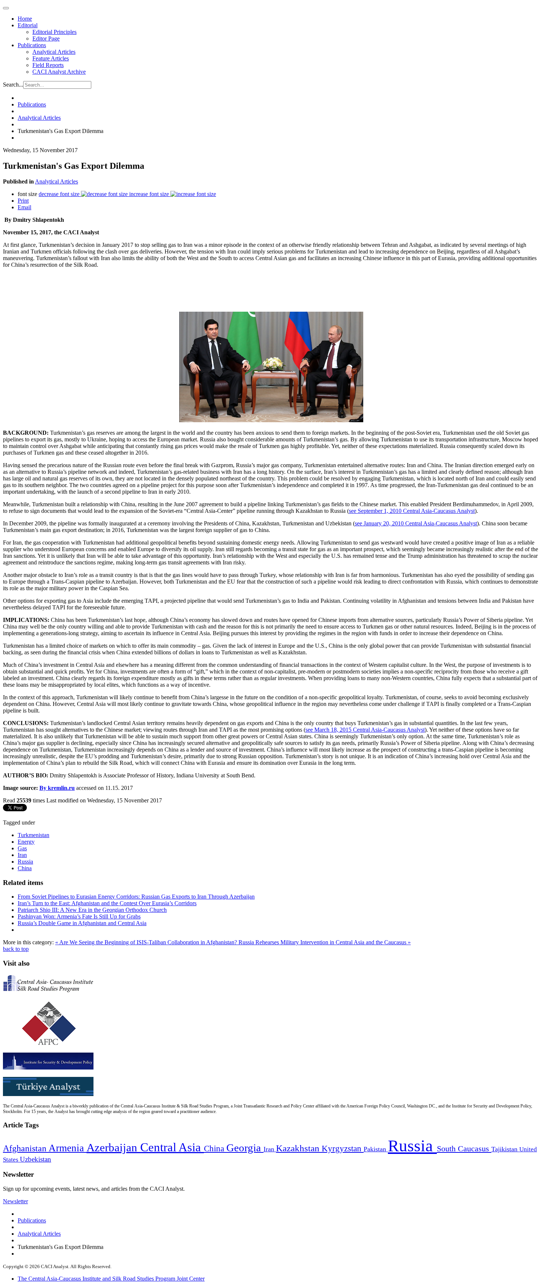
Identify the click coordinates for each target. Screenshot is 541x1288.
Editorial (28, 25)
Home (25, 18)
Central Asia (172, 1147)
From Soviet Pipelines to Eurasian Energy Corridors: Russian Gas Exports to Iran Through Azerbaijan (136, 896)
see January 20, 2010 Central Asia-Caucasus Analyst (416, 523)
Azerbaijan (113, 1147)
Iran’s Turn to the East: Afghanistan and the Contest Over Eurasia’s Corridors (107, 903)
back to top (16, 949)
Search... (13, 84)
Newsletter (15, 1201)
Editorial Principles (54, 32)
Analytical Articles (53, 52)
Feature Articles (50, 58)
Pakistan (376, 1149)
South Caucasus (464, 1148)
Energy (26, 842)
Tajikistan (505, 1149)
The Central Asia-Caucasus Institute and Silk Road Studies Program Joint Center (111, 1278)
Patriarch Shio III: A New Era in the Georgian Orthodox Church (92, 910)
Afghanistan (26, 1148)
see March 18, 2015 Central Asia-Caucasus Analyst (365, 730)
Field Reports (48, 65)
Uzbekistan (35, 1159)
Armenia (67, 1148)
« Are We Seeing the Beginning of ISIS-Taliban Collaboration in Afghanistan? (146, 942)
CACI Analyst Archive (59, 72)
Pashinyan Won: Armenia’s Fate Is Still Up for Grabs (79, 916)
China (25, 868)
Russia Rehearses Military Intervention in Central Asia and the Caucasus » (324, 942)
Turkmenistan (33, 835)
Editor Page (46, 38)
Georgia (245, 1148)
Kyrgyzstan (343, 1148)
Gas (22, 848)
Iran (22, 855)
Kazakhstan (299, 1148)
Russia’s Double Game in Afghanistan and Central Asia (82, 923)
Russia (25, 861)
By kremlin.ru (57, 788)
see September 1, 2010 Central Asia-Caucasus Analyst (412, 511)
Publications (32, 45)
